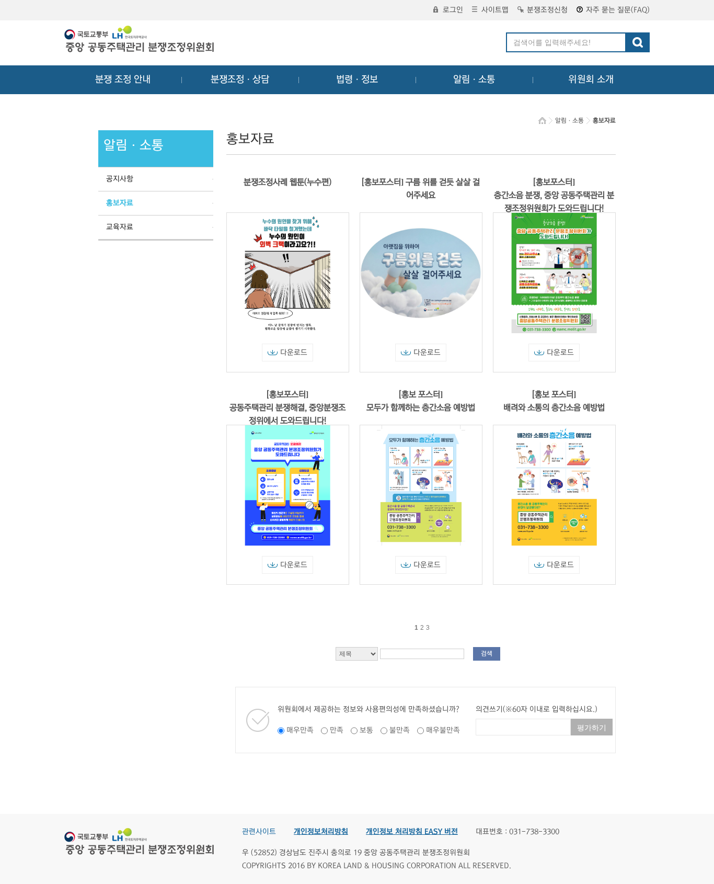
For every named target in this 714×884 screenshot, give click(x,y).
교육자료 (119, 227)
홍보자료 (119, 203)
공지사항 (119, 179)
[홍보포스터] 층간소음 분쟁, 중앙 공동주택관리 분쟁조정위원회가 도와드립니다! (554, 195)
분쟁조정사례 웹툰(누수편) (287, 182)
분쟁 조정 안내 (123, 79)
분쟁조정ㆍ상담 (240, 79)
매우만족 (300, 730)
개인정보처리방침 (321, 832)
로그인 (453, 10)
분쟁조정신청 (547, 10)
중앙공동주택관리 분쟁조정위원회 (140, 40)
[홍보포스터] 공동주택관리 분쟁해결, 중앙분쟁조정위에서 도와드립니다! (287, 407)
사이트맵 (495, 10)
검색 (486, 653)
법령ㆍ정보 (357, 79)
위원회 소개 (591, 79)
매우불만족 (443, 730)
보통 (366, 730)
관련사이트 (259, 832)
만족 (336, 730)
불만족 (399, 730)
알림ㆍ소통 (474, 79)
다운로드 (293, 352)
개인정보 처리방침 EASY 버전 (412, 832)
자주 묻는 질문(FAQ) (618, 10)
